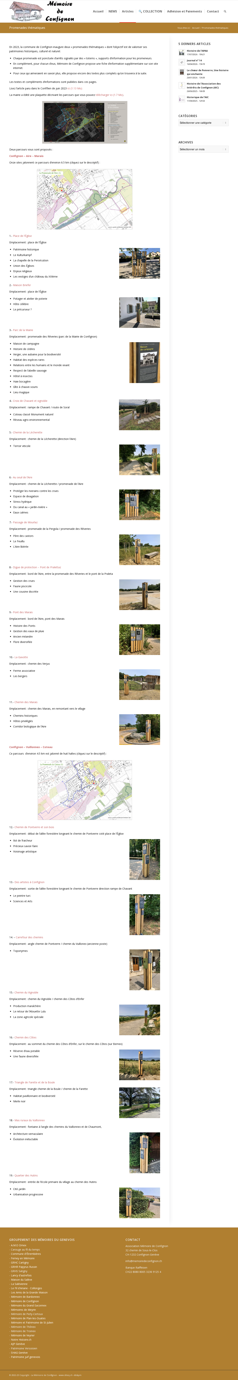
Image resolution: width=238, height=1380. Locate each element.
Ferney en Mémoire (23, 1258)
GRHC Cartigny (20, 1262)
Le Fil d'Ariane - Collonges (26, 1288)
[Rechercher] (225, 11)
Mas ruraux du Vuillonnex (30, 1120)
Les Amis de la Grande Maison (29, 1292)
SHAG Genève (19, 1352)
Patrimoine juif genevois (25, 1357)
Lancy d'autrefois (21, 1275)
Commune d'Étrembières (26, 1254)
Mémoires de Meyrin (23, 1309)
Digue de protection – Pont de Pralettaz (37, 567)
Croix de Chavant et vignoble (30, 401)
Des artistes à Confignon (29, 882)
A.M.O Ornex (18, 1245)
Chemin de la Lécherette (27, 432)
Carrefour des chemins (29, 937)
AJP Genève (18, 1344)
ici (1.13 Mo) (74, 88)
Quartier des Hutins (26, 1175)
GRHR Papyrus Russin (24, 1267)
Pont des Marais (23, 612)
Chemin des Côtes (25, 1037)
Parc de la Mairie (23, 330)
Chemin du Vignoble (26, 992)
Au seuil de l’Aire (22, 477)
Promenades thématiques (27, 28)
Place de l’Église (22, 236)
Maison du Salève (21, 1279)
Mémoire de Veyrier (23, 1335)
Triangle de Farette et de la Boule (35, 1082)
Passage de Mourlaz (25, 522)
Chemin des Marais (26, 702)
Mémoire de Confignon (25, 1301)
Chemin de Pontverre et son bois (34, 827)
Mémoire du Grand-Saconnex (28, 1305)
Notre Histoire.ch (21, 1339)
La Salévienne (19, 1284)
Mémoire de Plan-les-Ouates (28, 1318)
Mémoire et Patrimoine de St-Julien (32, 1322)
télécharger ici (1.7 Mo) (109, 95)
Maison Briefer (22, 285)
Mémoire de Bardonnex (25, 1296)
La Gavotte (21, 657)
